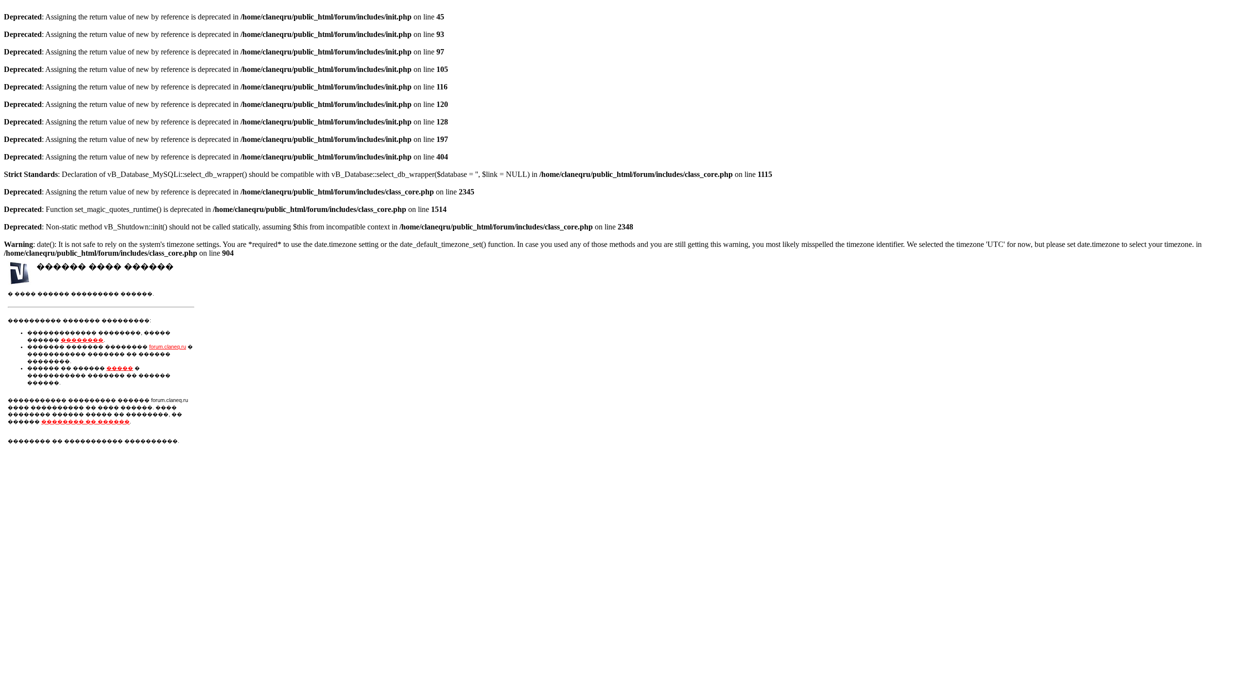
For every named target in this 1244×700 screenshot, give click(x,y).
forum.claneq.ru (167, 347)
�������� (82, 340)
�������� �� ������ (85, 421)
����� (119, 368)
